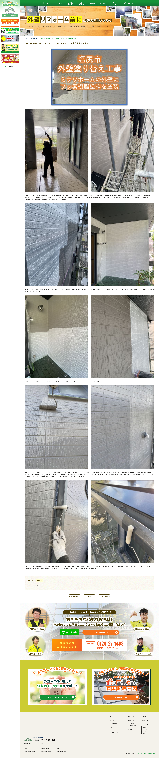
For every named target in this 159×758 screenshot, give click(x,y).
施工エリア (145, 733)
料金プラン (132, 723)
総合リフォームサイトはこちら (57, 697)
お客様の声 (103, 3)
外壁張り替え (70, 3)
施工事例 (92, 3)
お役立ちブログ (114, 3)
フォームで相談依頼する (100, 632)
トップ (49, 3)
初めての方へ (113, 720)
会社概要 (144, 727)
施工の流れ (114, 723)
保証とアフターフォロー (117, 732)
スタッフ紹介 (145, 729)
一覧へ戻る (89, 596)
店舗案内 (144, 731)
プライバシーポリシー (129, 753)
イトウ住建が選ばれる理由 (117, 730)
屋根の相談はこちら (121, 697)
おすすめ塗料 (133, 725)
